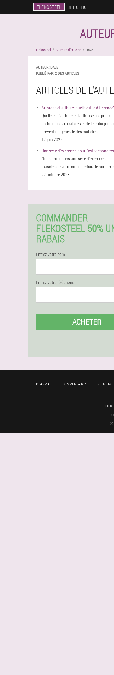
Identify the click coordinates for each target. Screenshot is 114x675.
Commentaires (75, 384)
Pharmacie (45, 384)
